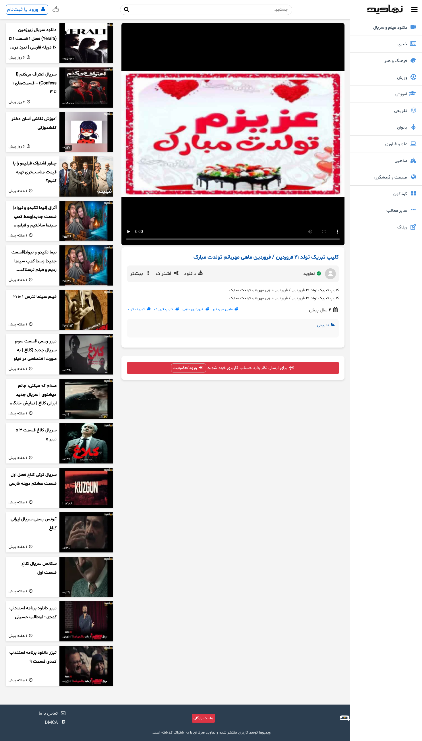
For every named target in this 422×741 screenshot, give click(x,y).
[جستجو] (126, 9)
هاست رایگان (203, 718)
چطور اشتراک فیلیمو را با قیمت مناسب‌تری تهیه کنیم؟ (35, 172)
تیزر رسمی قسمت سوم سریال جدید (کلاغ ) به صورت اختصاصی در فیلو (35, 350)
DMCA (51, 722)
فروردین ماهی (193, 309)
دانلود (191, 273)
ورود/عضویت (185, 368)
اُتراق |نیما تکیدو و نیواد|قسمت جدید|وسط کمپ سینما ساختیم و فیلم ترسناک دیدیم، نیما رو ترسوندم (35, 225)
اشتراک (164, 273)
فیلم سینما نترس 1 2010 (35, 297)
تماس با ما (48, 713)
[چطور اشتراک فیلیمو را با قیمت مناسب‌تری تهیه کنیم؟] (86, 176)
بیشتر (137, 273)
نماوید (309, 274)
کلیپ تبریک (163, 309)
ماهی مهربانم (223, 309)
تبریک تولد (136, 309)
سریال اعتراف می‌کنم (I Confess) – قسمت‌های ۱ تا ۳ (34, 83)
